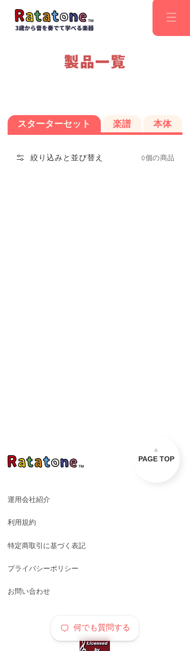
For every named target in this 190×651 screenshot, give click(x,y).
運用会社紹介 (29, 499)
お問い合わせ (29, 591)
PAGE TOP (156, 459)
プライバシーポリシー (43, 568)
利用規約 (22, 522)
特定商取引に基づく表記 (47, 545)
